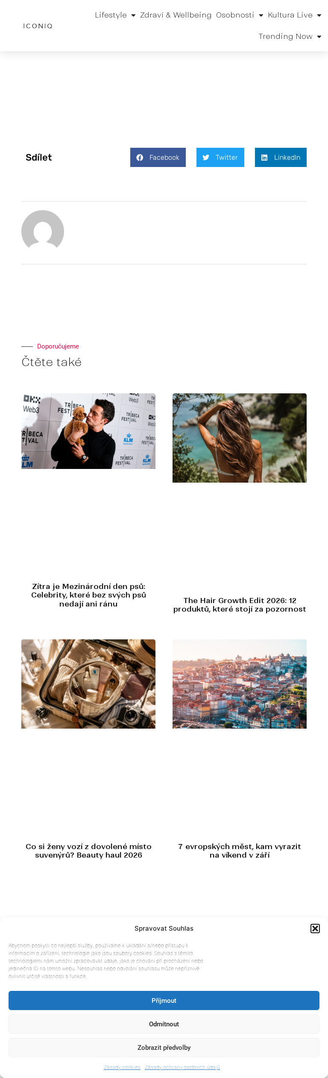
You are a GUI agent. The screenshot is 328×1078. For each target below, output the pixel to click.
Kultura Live (290, 15)
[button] (315, 928)
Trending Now (285, 36)
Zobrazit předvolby (164, 1048)
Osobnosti (235, 15)
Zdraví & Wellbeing (176, 15)
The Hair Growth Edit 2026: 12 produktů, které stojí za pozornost (239, 605)
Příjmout (164, 1001)
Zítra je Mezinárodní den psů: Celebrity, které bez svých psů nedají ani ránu (88, 595)
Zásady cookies (122, 1067)
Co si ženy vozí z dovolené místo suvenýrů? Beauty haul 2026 (89, 851)
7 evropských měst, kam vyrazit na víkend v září (239, 851)
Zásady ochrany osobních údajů (182, 1067)
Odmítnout (164, 1024)
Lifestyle (111, 15)
